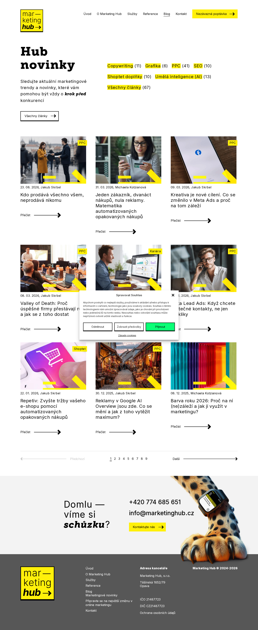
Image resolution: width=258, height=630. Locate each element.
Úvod (87, 14)
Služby (132, 14)
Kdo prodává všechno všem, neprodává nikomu (52, 197)
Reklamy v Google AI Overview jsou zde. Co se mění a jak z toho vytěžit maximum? (124, 409)
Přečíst (25, 215)
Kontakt (181, 14)
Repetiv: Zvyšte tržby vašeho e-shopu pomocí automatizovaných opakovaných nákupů (53, 409)
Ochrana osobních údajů (157, 613)
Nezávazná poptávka (211, 14)
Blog (167, 14)
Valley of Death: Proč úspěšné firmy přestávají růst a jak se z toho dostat (53, 309)
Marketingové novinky (101, 595)
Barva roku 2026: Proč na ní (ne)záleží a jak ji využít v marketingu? (202, 406)
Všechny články (36, 116)
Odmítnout (97, 326)
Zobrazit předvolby (129, 326)
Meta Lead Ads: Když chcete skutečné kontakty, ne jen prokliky (203, 309)
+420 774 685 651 (155, 502)
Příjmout (160, 326)
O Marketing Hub (109, 14)
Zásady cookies (127, 335)
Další (176, 459)
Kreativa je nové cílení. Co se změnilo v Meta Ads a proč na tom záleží (203, 200)
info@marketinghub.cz (161, 513)
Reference (150, 14)
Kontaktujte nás (144, 527)
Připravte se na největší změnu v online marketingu (109, 603)
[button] (173, 295)
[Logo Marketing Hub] (31, 21)
